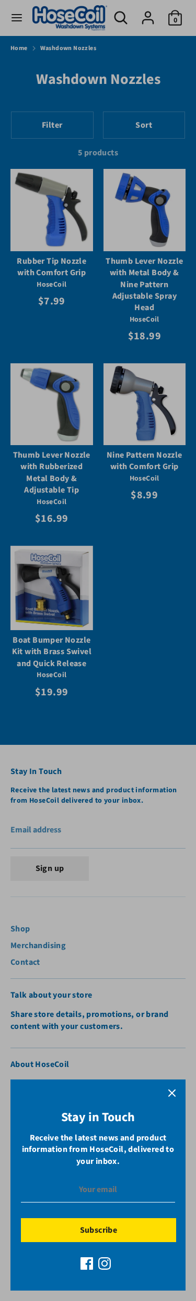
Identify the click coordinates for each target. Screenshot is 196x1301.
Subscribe (99, 1230)
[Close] (171, 1093)
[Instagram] (104, 1263)
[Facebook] (86, 1263)
